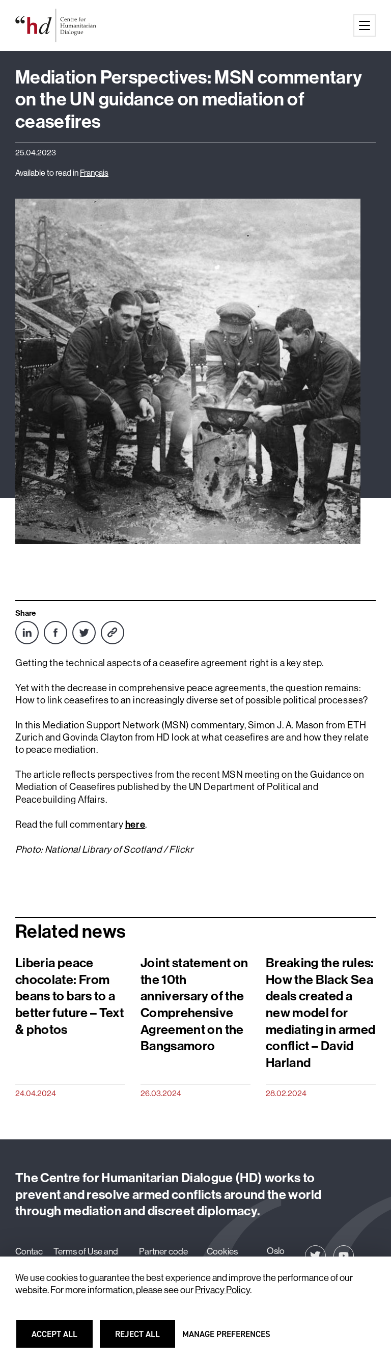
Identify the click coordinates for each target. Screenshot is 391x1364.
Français (94, 173)
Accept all (61, 1338)
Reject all (144, 1338)
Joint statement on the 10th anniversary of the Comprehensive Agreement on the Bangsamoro (194, 1004)
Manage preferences (226, 1338)
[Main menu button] (364, 25)
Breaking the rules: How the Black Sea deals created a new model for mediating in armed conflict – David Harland (320, 1013)
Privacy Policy (222, 1290)
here (135, 824)
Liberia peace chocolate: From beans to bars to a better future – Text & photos (69, 996)
